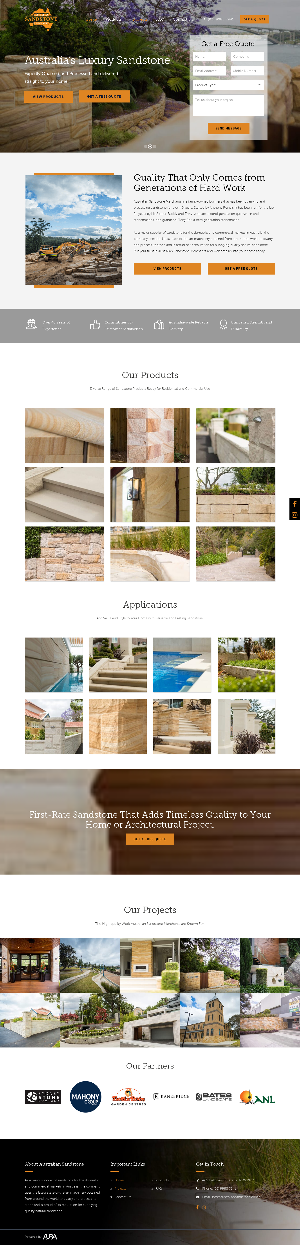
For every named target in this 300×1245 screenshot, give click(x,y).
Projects (140, 20)
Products (113, 20)
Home (91, 20)
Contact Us (183, 20)
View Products (49, 96)
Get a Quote (254, 19)
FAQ (160, 20)
